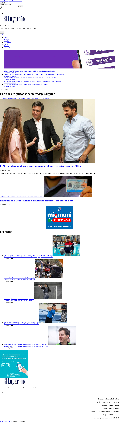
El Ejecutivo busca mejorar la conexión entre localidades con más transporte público (40, 166)
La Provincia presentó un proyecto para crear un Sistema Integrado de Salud (26, 84)
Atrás (1, 34)
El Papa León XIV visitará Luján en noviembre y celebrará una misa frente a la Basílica (29, 71)
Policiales (6, 44)
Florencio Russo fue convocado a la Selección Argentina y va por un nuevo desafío (28, 255)
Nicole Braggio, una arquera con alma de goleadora (19, 299)
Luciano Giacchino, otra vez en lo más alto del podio (19, 278)
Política (6, 37)
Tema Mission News (6, 421)
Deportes (6, 39)
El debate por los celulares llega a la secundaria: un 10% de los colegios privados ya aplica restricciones (34, 74)
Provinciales (7, 42)
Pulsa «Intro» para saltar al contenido (11, 1)
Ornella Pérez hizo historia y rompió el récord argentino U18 (21, 322)
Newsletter (7, 47)
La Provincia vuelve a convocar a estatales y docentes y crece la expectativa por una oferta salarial (32, 81)
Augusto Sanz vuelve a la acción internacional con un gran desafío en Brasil (26, 344)
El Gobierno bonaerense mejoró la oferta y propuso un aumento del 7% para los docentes (30, 78)
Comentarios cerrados (10, 73)
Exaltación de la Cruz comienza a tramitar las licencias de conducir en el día (22, 197)
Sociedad (6, 41)
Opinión (6, 46)
